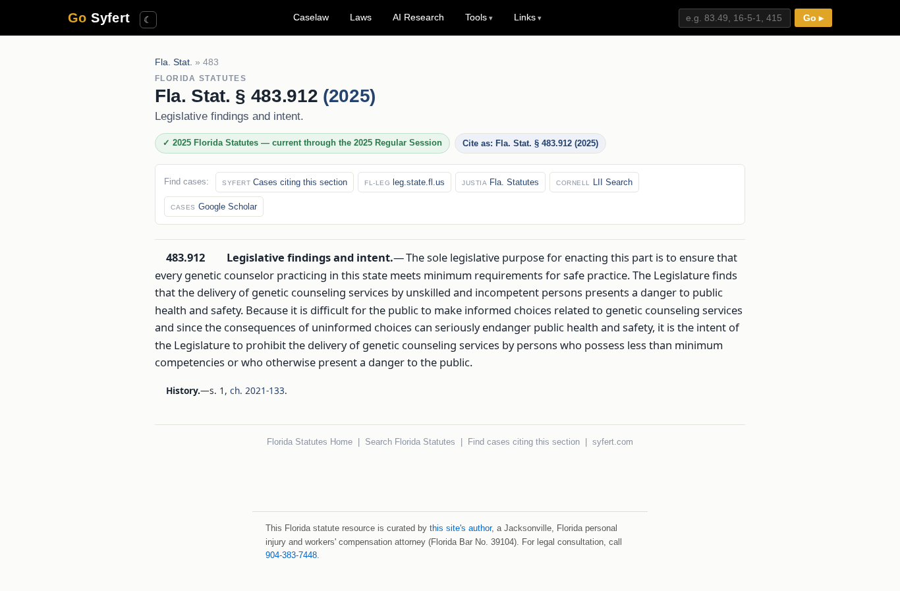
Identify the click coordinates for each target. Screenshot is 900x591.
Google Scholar (214, 206)
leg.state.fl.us (404, 182)
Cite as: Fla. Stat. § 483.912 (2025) (530, 143)
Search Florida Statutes (410, 442)
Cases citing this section (284, 182)
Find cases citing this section (524, 442)
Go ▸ (813, 18)
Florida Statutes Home (309, 442)
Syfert (99, 18)
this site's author (461, 528)
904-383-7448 (291, 555)
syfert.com (612, 442)
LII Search (594, 182)
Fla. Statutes (500, 182)
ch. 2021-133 (257, 390)
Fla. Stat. (173, 62)
